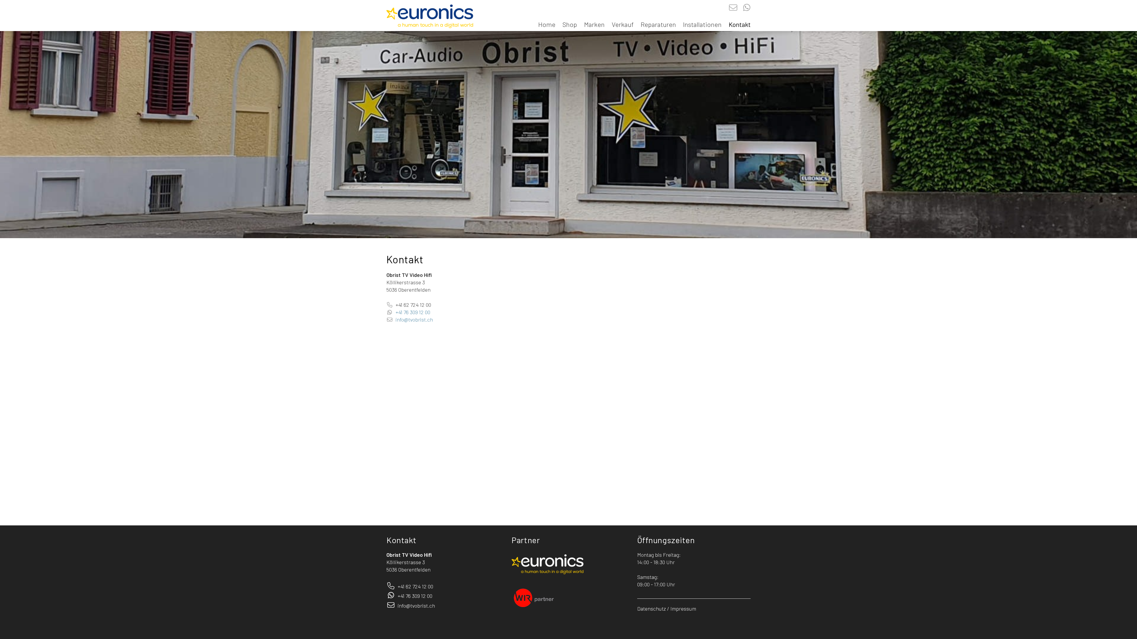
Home (546, 24)
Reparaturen (658, 24)
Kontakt (740, 24)
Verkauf (623, 24)
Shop (570, 24)
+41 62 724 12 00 (413, 304)
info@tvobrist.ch (414, 319)
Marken (594, 24)
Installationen (702, 24)
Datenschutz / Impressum (666, 608)
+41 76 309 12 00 (412, 312)
